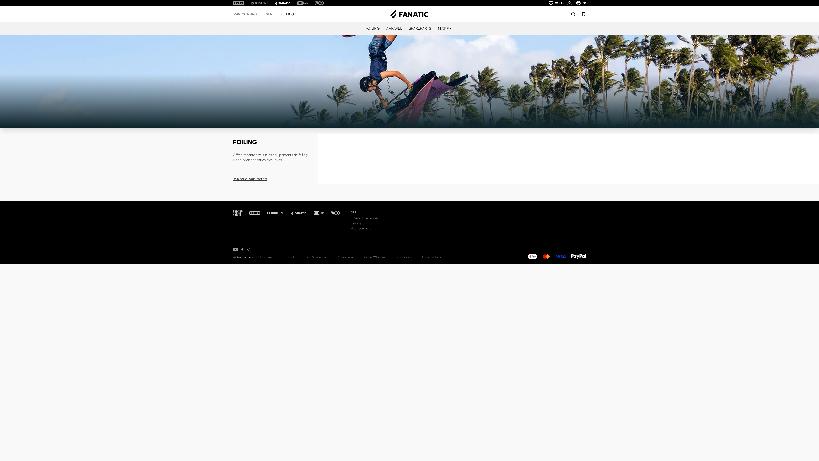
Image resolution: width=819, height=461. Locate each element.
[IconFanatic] (282, 3)
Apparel (394, 28)
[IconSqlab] (302, 3)
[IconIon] (238, 3)
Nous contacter (361, 228)
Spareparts (420, 28)
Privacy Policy (345, 256)
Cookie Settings (431, 256)
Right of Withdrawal (375, 256)
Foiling (287, 14)
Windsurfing (245, 14)
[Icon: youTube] (235, 249)
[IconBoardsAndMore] (238, 213)
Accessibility (404, 256)
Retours (356, 223)
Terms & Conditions (316, 256)
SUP (269, 14)
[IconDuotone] (259, 3)
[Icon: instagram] (248, 249)
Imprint (290, 256)
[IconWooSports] (319, 3)
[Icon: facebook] (242, 249)
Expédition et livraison (366, 218)
